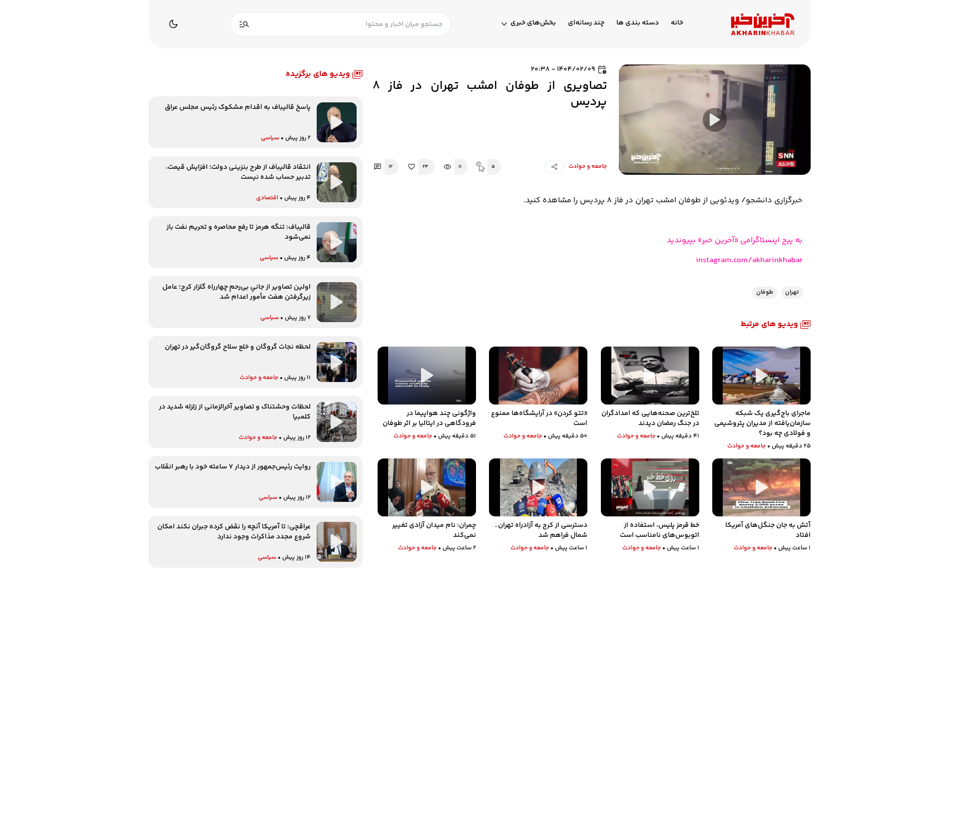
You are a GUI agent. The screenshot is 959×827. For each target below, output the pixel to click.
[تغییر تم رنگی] (173, 24)
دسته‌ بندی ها (637, 23)
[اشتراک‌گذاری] (554, 166)
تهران (792, 292)
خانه (677, 23)
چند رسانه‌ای (586, 23)
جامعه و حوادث (587, 167)
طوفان (764, 292)
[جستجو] (244, 24)
